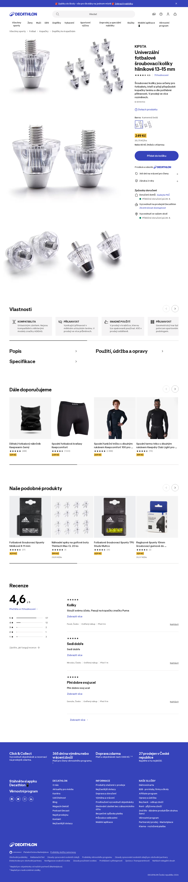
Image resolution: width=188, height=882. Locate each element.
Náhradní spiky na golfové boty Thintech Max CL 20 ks (70, 544)
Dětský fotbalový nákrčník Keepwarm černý (25, 445)
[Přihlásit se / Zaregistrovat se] (168, 14)
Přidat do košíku (156, 155)
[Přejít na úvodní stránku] (23, 14)
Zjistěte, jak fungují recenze (22, 647)
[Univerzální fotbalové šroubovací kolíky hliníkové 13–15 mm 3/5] (62, 160)
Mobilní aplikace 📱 (146, 24)
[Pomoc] (160, 14)
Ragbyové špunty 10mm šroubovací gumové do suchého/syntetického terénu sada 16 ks (157, 544)
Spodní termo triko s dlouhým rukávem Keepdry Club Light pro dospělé (155, 445)
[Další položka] (175, 308)
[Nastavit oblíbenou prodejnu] (153, 14)
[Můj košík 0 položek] (175, 14)
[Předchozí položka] (166, 308)
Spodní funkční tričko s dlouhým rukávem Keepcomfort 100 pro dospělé (113, 445)
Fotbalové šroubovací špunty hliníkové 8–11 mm (27, 544)
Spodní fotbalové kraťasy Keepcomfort (67, 445)
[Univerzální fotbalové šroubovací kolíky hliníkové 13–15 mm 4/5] (31, 254)
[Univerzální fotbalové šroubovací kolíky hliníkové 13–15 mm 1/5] (94, 66)
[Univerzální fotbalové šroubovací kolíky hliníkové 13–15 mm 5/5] (94, 254)
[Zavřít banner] (176, 3)
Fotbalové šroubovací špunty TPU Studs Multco (114, 544)
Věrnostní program (164, 24)
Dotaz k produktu (147, 109)
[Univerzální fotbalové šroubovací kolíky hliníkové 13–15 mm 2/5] (31, 66)
